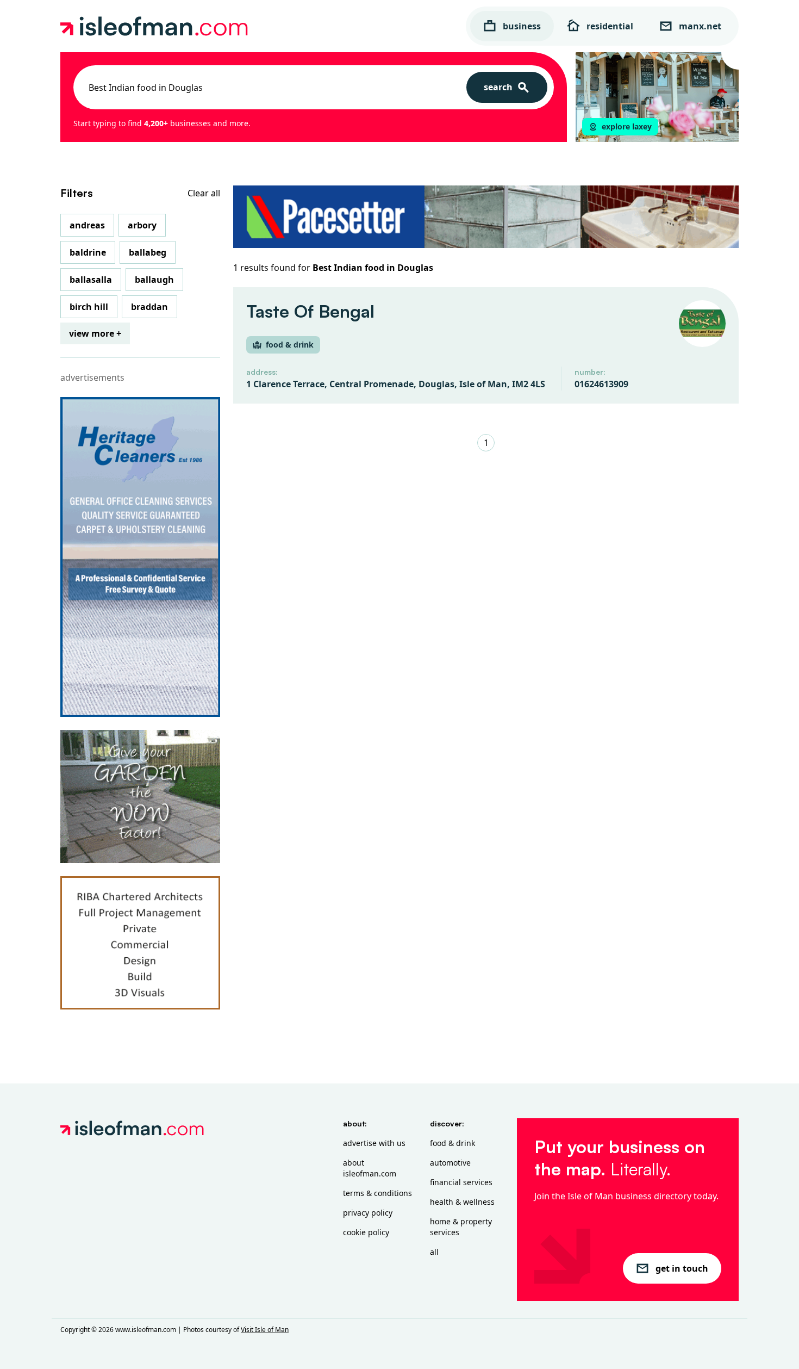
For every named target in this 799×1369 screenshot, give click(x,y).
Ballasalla (91, 280)
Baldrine (88, 252)
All (434, 1252)
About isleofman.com (369, 1168)
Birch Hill (89, 307)
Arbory (142, 225)
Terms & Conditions (377, 1193)
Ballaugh (154, 280)
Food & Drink (452, 1143)
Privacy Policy (367, 1212)
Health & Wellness (462, 1202)
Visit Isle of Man (265, 1329)
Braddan (149, 307)
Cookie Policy (366, 1232)
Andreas (87, 225)
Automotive (450, 1162)
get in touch (682, 1268)
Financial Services (461, 1182)
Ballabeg (147, 252)
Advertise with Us (374, 1143)
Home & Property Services (461, 1226)
